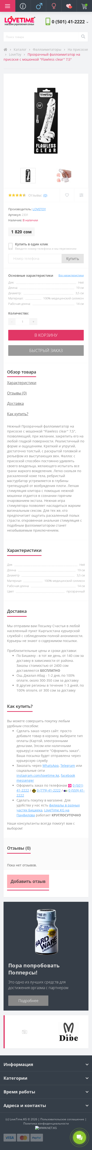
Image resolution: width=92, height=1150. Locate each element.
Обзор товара (21, 372)
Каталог (20, 49)
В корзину (46, 335)
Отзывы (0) (17, 393)
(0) (45, 195)
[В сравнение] (81, 195)
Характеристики (21, 382)
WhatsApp (50, 765)
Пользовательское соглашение (62, 1119)
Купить (72, 258)
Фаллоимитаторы (47, 49)
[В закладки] (67, 195)
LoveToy (15, 54)
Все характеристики (71, 275)
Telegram (67, 765)
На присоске (78, 49)
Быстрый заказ (46, 350)
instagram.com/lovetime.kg (38, 775)
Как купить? (17, 413)
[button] (69, 21)
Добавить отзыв (28, 881)
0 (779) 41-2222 (49, 790)
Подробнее (28, 1000)
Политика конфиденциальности (46, 1123)
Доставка (15, 403)
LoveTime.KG (18, 1119)
